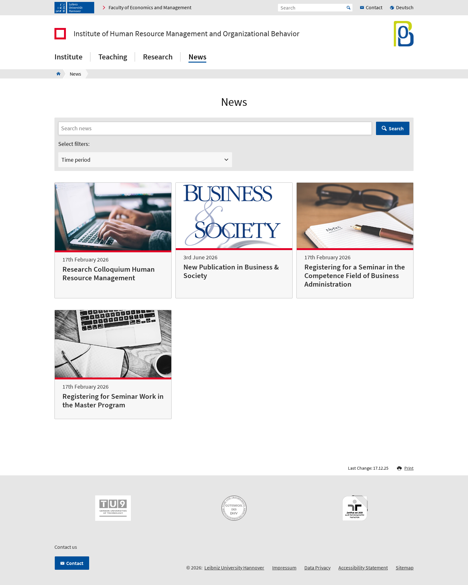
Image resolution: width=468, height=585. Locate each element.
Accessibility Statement (363, 567)
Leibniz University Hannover (234, 567)
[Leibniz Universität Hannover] (74, 7)
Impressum (284, 567)
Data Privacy (317, 567)
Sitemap (405, 567)
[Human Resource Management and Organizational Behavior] (56, 73)
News (197, 57)
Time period (75, 159)
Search (396, 128)
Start (348, 7)
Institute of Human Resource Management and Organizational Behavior (186, 33)
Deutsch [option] (405, 7)
